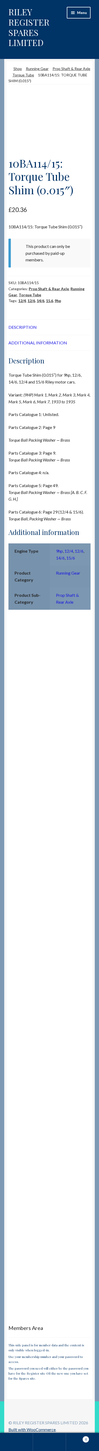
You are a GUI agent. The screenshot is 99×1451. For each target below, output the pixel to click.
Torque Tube (23, 75)
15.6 (49, 300)
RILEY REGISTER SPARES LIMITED (28, 27)
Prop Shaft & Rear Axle (71, 68)
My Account (16, 1442)
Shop (17, 68)
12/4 (22, 300)
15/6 (70, 557)
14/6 (40, 300)
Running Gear (37, 68)
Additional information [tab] (37, 342)
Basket (76, 1437)
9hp (58, 300)
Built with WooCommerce (32, 1429)
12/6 (31, 300)
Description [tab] (22, 327)
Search (49, 1442)
